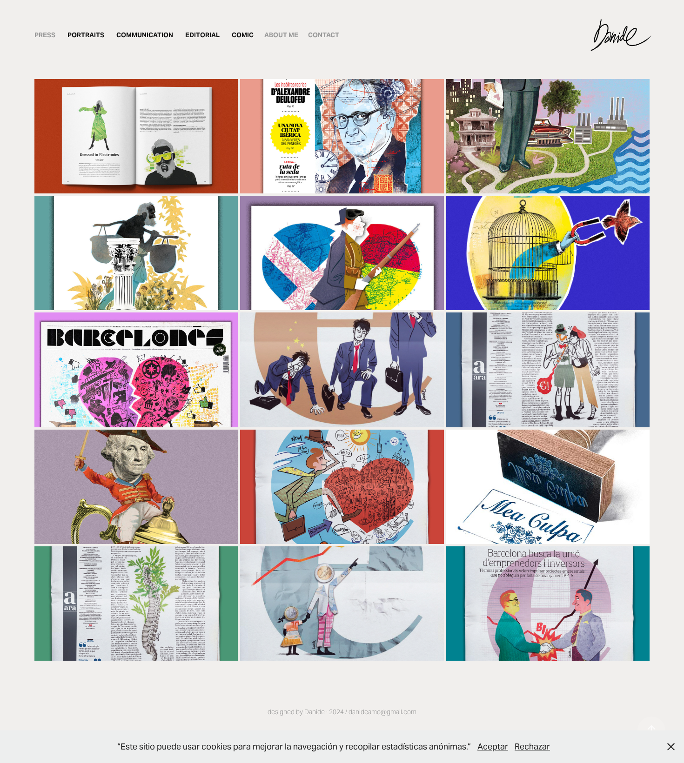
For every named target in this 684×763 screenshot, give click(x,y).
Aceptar (492, 746)
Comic (243, 35)
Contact (323, 35)
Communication (144, 35)
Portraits (85, 35)
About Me (281, 35)
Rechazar (532, 746)
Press (44, 35)
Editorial (202, 35)
